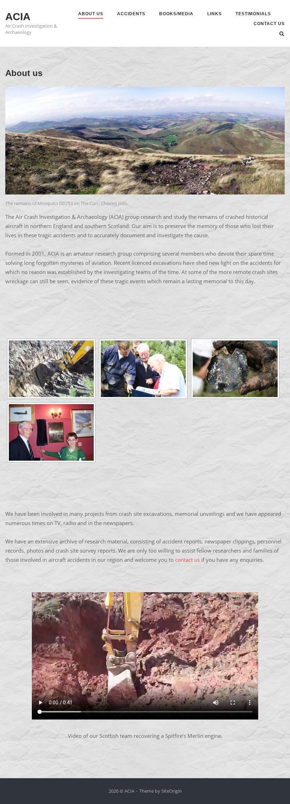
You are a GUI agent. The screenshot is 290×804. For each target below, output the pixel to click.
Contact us (269, 23)
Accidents (131, 13)
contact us (187, 559)
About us (90, 13)
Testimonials (253, 13)
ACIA (17, 16)
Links (214, 13)
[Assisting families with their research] (143, 368)
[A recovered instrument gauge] (235, 368)
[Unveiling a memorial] (51, 432)
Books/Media (176, 13)
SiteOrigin (171, 791)
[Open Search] (282, 34)
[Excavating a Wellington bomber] (51, 368)
